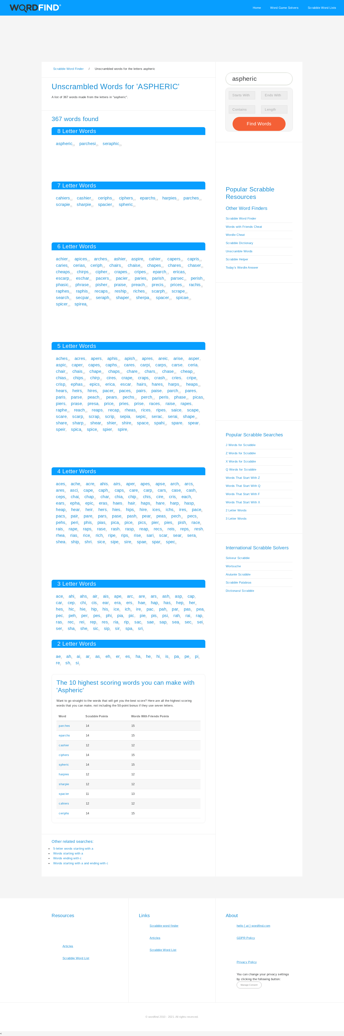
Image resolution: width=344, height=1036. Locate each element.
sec (188, 622)
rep (93, 622)
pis (154, 615)
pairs (141, 390)
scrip (109, 416)
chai (75, 496)
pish (182, 522)
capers (173, 258)
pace (196, 509)
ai (78, 656)
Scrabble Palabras (238, 582)
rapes (186, 403)
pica (115, 522)
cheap (186, 371)
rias (73, 535)
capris (193, 258)
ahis (104, 483)
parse (76, 397)
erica (110, 384)
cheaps (63, 271)
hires (92, 390)
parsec (177, 278)
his (105, 609)
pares (190, 390)
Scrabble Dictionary (239, 243)
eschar (82, 278)
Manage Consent (249, 985)
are (142, 596)
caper (77, 364)
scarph (158, 291)
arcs (189, 483)
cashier (84, 198)
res (105, 622)
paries (141, 278)
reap (143, 528)
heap (60, 509)
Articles (68, 946)
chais (77, 371)
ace (59, 596)
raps (87, 528)
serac (157, 416)
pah (162, 609)
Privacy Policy (247, 962)
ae (58, 656)
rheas (130, 410)
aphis (112, 358)
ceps (60, 496)
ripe (111, 535)
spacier (105, 204)
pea (200, 609)
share (61, 422)
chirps (83, 271)
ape (117, 596)
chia (119, 496)
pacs (60, 516)
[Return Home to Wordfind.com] (35, 11)
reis (171, 528)
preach (138, 284)
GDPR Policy (246, 938)
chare (132, 371)
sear (177, 535)
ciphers (126, 198)
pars (102, 516)
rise (137, 535)
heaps (192, 384)
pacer (108, 390)
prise (139, 403)
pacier (122, 278)
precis (157, 284)
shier (111, 422)
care (133, 490)
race (196, 522)
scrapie (63, 204)
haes (117, 503)
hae (141, 602)
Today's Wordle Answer (242, 267)
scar (163, 535)
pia (120, 615)
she (83, 628)
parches (191, 198)
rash (115, 528)
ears (60, 503)
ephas (77, 384)
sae (150, 622)
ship (75, 541)
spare (176, 422)
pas (187, 609)
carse (177, 364)
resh (198, 528)
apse (160, 483)
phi (109, 615)
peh (72, 615)
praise (120, 284)
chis (147, 496)
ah (68, 656)
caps (119, 490)
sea (175, 622)
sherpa (142, 297)
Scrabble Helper (237, 259)
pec (59, 615)
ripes (161, 410)
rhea (60, 535)
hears (61, 390)
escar (125, 384)
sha (71, 628)
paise (156, 390)
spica (76, 429)
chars (150, 371)
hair (131, 503)
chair (60, 371)
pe (187, 656)
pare (88, 516)
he (148, 656)
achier (62, 258)
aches (62, 358)
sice (101, 541)
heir (89, 509)
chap (89, 496)
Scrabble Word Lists (322, 7)
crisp (60, 384)
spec (170, 541)
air (95, 596)
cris (172, 496)
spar (156, 541)
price (109, 403)
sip (106, 628)
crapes (120, 271)
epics (95, 384)
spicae (182, 297)
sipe (114, 541)
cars (162, 490)
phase (180, 397)
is (167, 656)
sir (117, 628)
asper (193, 358)
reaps (97, 410)
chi (83, 602)
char (105, 496)
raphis (82, 291)
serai (172, 416)
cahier (155, 258)
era (117, 602)
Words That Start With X (243, 502)
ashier (120, 258)
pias (101, 522)
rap (199, 615)
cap (191, 596)
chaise (134, 265)
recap (113, 410)
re (58, 662)
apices (81, 258)
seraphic (111, 143)
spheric (126, 204)
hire (143, 509)
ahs (83, 596)
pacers (102, 278)
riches (139, 291)
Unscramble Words (239, 251)
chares (174, 265)
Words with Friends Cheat (244, 226)
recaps (101, 291)
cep (71, 602)
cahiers (63, 198)
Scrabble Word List (76, 958)
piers (60, 403)
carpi (145, 364)
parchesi (87, 143)
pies (168, 522)
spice (92, 429)
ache (75, 483)
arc (130, 596)
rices (145, 410)
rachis (195, 284)
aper (130, 483)
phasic (62, 284)
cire (159, 496)
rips (124, 535)
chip (132, 496)
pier (155, 522)
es (127, 656)
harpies (169, 198)
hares (157, 384)
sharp (77, 422)
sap (162, 622)
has (167, 602)
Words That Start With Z (243, 478)
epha (75, 503)
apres (147, 358)
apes (145, 483)
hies (116, 509)
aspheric (64, 143)
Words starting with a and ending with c (80, 863)
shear (95, 422)
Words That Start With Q (243, 486)
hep (179, 602)
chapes (154, 265)
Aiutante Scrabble (238, 574)
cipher (101, 271)
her (192, 602)
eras (103, 503)
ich (127, 609)
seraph (102, 297)
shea (60, 541)
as (97, 656)
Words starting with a (68, 853)
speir (60, 429)
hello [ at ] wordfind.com (253, 925)
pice (128, 522)
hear (75, 509)
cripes (140, 271)
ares (60, 490)
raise (170, 403)
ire (138, 609)
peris (164, 397)
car (59, 602)
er (118, 656)
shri (88, 541)
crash (159, 377)
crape (126, 377)
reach (79, 410)
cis (94, 602)
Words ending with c (67, 858)
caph (103, 490)
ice (116, 609)
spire (122, 429)
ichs (169, 509)
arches (100, 258)
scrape (178, 291)
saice (176, 410)
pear (146, 516)
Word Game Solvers (284, 7)
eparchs (147, 198)
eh (108, 656)
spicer (62, 304)
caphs (111, 364)
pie (142, 615)
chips (78, 377)
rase (101, 528)
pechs (128, 397)
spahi (159, 422)
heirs (77, 390)
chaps (114, 371)
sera (191, 535)
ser (59, 628)
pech (176, 516)
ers (129, 602)
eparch (159, 271)
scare (61, 416)
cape (88, 490)
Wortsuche (233, 566)
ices (156, 509)
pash (131, 516)
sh (67, 662)
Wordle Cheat (235, 235)
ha (138, 656)
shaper (122, 297)
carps (160, 364)
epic (89, 503)
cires (111, 377)
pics (142, 522)
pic (131, 615)
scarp (77, 416)
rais (59, 528)
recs (158, 528)
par (175, 609)
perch (146, 397)
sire (127, 541)
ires (182, 509)
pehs (60, 522)
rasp (129, 528)
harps (173, 384)
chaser (194, 265)
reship (120, 291)
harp (174, 503)
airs (116, 483)
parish (158, 278)
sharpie (84, 204)
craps (143, 377)
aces (60, 483)
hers (102, 509)
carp (148, 490)
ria (115, 622)
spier (107, 429)
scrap (94, 416)
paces (125, 390)
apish (130, 358)
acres (80, 358)
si (77, 662)
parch (172, 390)
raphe (61, 410)
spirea (80, 304)
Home (257, 7)
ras (59, 622)
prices (176, 284)
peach (93, 397)
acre (90, 483)
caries (62, 265)
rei (81, 622)
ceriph (96, 265)
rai (187, 615)
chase (168, 371)
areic (163, 358)
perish (197, 278)
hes (59, 609)
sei (200, 622)
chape (95, 371)
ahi (71, 596)
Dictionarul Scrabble (240, 590)
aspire (137, 258)
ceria (192, 364)
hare (160, 503)
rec (71, 622)
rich (99, 535)
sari (150, 535)
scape (193, 410)
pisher (101, 284)
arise (178, 358)
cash (190, 490)
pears (111, 397)
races (154, 403)
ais (106, 596)
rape (73, 528)
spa (128, 628)
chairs (115, 265)
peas (161, 516)
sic (95, 628)
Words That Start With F (243, 494)
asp (178, 596)
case (176, 490)
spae (141, 541)
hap (154, 602)
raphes (62, 291)
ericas (179, 271)
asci (74, 490)
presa (93, 403)
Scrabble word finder (164, 925)
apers (96, 358)
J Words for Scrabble (240, 445)
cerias (79, 265)
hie (82, 609)
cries (176, 377)
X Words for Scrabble (241, 461)
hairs (141, 384)
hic (71, 609)
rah (176, 615)
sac (137, 622)
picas (198, 397)
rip (126, 622)
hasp (189, 503)
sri (140, 628)
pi (196, 656)
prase (76, 403)
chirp (95, 377)
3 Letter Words (236, 518)
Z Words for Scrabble (241, 453)
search (62, 297)
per (84, 615)
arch (174, 483)
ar (88, 656)
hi (158, 656)
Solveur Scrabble (238, 558)
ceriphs (105, 198)
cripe (191, 377)
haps (145, 503)
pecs (192, 516)
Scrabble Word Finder (241, 218)
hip (94, 609)
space (143, 422)
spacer (162, 297)
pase (116, 516)
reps (184, 528)
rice (86, 535)
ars (154, 596)
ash (165, 596)
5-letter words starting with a (73, 848)
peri (74, 522)
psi (165, 615)
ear (105, 602)
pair (74, 516)
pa (176, 656)
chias (61, 377)
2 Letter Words (236, 510)
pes (96, 615)
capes (94, 364)
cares (129, 364)
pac (150, 609)
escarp (62, 278)
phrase (82, 284)
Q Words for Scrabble (241, 469)
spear (193, 422)
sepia (125, 416)
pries (124, 403)
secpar (82, 297)
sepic (141, 416)
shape (189, 416)
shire (126, 422)
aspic (61, 364)
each (186, 496)
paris (60, 397)
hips (130, 509)
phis (88, 522)
